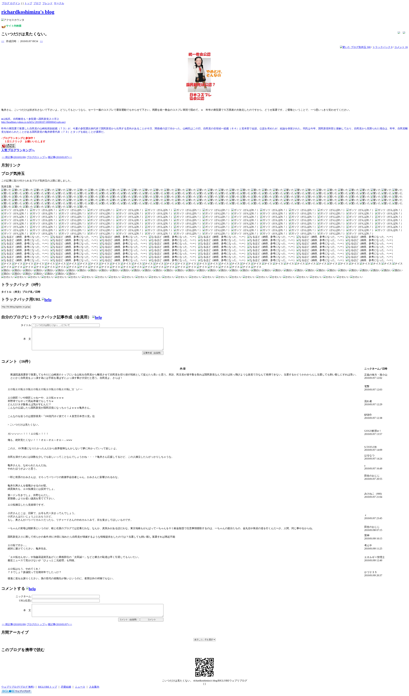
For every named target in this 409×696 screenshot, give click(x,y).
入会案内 (94, 686)
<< (2, 41)
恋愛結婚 (66, 686)
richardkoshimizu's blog (27, 12)
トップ (28, 3)
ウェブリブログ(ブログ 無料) (17, 686)
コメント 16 (401, 47)
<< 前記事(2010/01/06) (14, 157)
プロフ (37, 3)
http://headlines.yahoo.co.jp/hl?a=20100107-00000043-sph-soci (33, 122)
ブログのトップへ (37, 157)
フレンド (47, 3)
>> (41, 41)
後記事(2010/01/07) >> (60, 157)
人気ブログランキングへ (18, 150)
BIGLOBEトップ (47, 686)
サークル (59, 3)
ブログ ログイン (11, 3)
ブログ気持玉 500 (360, 47)
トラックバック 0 (382, 47)
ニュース (80, 686)
